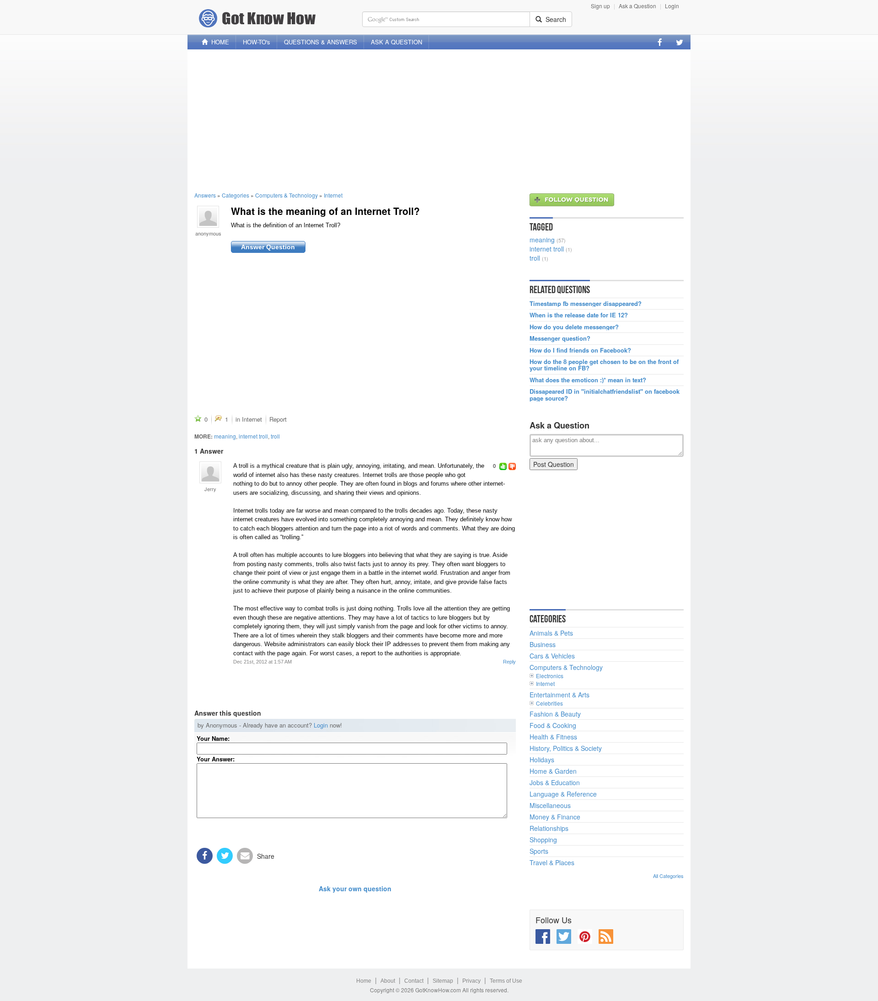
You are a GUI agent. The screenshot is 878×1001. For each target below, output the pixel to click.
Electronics (549, 676)
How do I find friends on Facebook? (580, 350)
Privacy (471, 981)
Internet (333, 195)
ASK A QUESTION (396, 41)
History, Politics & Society (566, 748)
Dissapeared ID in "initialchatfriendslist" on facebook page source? (605, 394)
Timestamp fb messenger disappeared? (586, 303)
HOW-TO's (256, 41)
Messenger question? (560, 338)
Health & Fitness (553, 736)
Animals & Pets (551, 632)
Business (543, 644)
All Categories (668, 875)
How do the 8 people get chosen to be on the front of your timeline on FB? (604, 365)
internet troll (253, 436)
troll (275, 436)
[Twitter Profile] (679, 42)
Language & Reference (563, 793)
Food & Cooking (553, 725)
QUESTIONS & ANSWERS (320, 41)
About (387, 981)
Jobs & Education (555, 782)
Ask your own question (355, 888)
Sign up (600, 6)
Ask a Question (637, 6)
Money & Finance (555, 816)
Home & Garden (553, 771)
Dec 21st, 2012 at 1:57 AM (262, 661)
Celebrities (549, 703)
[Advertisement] (439, 120)
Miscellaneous (550, 805)
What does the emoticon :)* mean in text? (588, 380)
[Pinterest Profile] (585, 936)
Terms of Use (506, 981)
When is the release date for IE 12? (579, 315)
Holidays (542, 759)
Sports (539, 851)
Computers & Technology (286, 195)
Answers (205, 195)
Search (554, 19)
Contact (413, 981)
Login (672, 6)
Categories (235, 195)
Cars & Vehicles (552, 655)
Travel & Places (552, 862)
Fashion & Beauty (555, 713)
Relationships (549, 828)
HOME (218, 41)
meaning (225, 436)
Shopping (543, 839)
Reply (509, 661)
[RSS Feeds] (606, 936)
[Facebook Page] (660, 42)
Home (363, 981)
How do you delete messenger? (574, 327)
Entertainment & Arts (559, 694)
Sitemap (443, 981)
